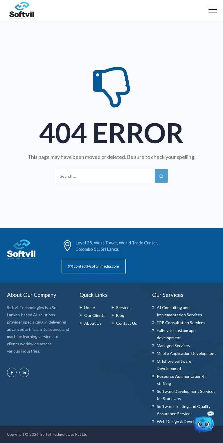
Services (124, 307)
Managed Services (173, 345)
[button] (94, 266)
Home (89, 307)
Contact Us (126, 323)
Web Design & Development (182, 421)
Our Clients (94, 315)
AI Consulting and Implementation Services (179, 311)
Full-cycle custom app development (176, 334)
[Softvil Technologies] (22, 10)
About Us (93, 323)
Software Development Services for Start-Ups (186, 395)
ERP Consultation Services (181, 322)
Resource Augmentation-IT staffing (182, 380)
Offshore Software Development (174, 365)
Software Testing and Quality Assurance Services (184, 410)
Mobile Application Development (186, 353)
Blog (120, 315)
